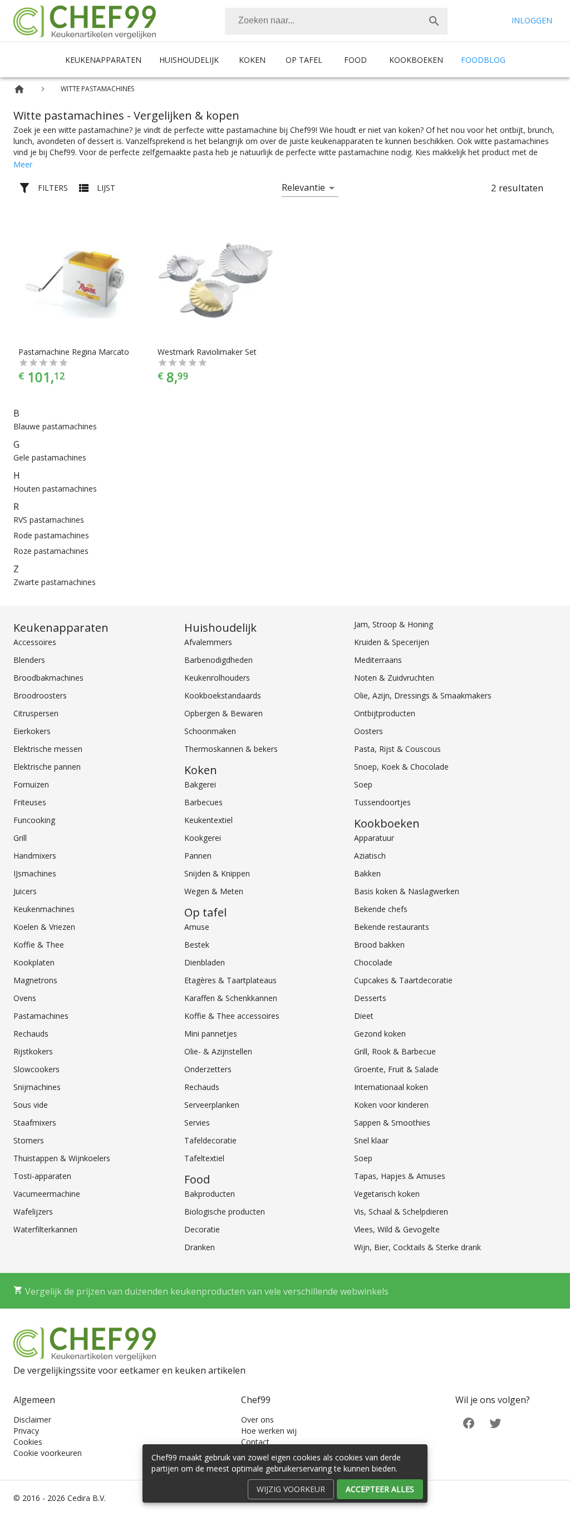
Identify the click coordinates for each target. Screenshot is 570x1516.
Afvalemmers (208, 642)
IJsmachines (34, 873)
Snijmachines (37, 1087)
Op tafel (304, 60)
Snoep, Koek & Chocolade (401, 766)
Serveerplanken (211, 1104)
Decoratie (202, 1229)
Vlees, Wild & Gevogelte (397, 1229)
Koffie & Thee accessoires (231, 1015)
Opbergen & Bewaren (223, 713)
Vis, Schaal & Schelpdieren (401, 1211)
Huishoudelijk (189, 60)
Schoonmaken (210, 731)
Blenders (29, 660)
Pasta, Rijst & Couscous (397, 749)
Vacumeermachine (46, 1193)
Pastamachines (40, 1015)
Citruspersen (35, 713)
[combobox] (336, 21)
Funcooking (34, 820)
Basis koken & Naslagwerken (406, 891)
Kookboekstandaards (222, 695)
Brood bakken (379, 944)
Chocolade (373, 962)
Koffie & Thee (38, 944)
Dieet (364, 1015)
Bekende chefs (380, 909)
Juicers (25, 891)
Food (355, 60)
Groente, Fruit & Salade (396, 1069)
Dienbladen (204, 962)
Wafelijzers (33, 1211)
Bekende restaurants (391, 927)
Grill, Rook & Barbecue (395, 1051)
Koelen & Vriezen (44, 927)
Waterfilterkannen (45, 1229)
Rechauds (30, 1033)
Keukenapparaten (103, 60)
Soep (363, 784)
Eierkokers (32, 731)
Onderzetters (208, 1069)
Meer (22, 164)
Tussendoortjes (382, 802)
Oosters (368, 731)
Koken (252, 60)
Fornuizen (31, 784)
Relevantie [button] (303, 187)
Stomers (28, 1140)
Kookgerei (202, 838)
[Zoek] (434, 21)
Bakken (367, 873)
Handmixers (34, 855)
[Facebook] (468, 1422)
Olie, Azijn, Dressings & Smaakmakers (423, 695)
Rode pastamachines (51, 535)
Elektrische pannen (47, 766)
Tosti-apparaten (42, 1176)
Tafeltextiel (204, 1158)
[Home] (19, 89)
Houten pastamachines (55, 488)
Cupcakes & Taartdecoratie (403, 980)
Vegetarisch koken (387, 1193)
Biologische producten (224, 1211)
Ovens (24, 998)
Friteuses (29, 802)
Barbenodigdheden (218, 660)
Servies (197, 1122)
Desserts (370, 998)
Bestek (196, 944)
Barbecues (203, 802)
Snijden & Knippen (217, 873)
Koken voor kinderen (391, 1104)
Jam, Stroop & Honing (393, 624)
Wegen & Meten (213, 891)
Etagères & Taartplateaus (230, 980)
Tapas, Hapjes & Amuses (399, 1176)
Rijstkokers (33, 1051)
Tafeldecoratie (210, 1140)
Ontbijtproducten (384, 713)
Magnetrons (35, 980)
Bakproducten (209, 1193)
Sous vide (30, 1104)
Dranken (199, 1247)
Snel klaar (371, 1140)
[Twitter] (495, 1422)
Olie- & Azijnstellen (218, 1051)
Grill (20, 838)
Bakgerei (200, 784)
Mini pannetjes (210, 1033)
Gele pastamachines (49, 457)
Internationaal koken (391, 1087)
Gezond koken (380, 1033)
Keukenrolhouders (217, 677)
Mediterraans (378, 660)
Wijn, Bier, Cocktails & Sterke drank (417, 1247)
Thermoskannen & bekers (231, 749)
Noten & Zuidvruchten (394, 677)
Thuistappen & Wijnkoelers (61, 1158)
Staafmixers (34, 1122)
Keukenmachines (44, 909)
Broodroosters (40, 695)
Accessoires (34, 642)
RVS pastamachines (48, 519)
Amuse (196, 927)
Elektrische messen (47, 749)
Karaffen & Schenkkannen (230, 998)
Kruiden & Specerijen (391, 642)
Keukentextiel (208, 820)
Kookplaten (34, 962)
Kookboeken (416, 60)
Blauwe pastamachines (55, 426)
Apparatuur (374, 838)
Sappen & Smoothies (392, 1122)
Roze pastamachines (51, 551)
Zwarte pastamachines (54, 582)
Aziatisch (370, 855)
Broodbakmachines (48, 677)
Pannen (198, 855)
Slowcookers (36, 1069)
